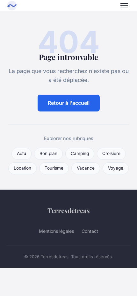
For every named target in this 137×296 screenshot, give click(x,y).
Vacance (86, 168)
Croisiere (111, 153)
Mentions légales (56, 231)
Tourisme (54, 168)
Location (22, 168)
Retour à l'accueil (69, 103)
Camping (80, 153)
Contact (90, 231)
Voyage (115, 168)
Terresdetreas (68, 210)
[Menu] (124, 6)
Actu (21, 153)
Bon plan (48, 153)
